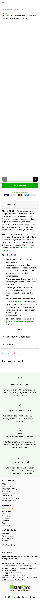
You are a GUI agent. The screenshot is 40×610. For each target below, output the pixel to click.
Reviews (5, 523)
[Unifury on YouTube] (9, 546)
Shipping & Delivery (9, 489)
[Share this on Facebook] (9, 353)
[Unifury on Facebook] (6, 546)
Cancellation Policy (9, 493)
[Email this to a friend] (20, 353)
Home (4, 13)
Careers (5, 541)
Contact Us (6, 486)
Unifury (13, 597)
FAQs (4, 484)
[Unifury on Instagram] (14, 546)
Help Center (6, 525)
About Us (5, 534)
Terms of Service (8, 536)
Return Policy (7, 496)
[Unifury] (20, 4)
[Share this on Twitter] (3, 353)
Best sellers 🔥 (7, 509)
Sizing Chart (6, 491)
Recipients (6, 518)
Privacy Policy (7, 538)
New (3, 513)
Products (5, 521)
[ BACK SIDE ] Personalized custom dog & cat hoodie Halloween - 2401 (20, 17)
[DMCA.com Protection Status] (20, 587)
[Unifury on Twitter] (3, 546)
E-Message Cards (9, 500)
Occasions (6, 516)
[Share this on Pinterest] (14, 353)
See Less (20, 330)
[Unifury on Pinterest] (11, 546)
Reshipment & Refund (10, 498)
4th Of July (6, 511)
